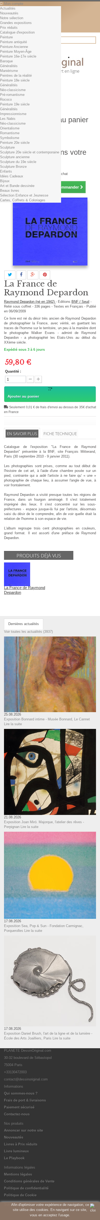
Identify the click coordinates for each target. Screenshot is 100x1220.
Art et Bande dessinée (17, 186)
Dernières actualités (23, 624)
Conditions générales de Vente (29, 1181)
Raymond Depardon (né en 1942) (30, 302)
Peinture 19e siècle (15, 104)
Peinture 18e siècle (15, 80)
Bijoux (5, 181)
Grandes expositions (16, 23)
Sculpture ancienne (15, 157)
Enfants (6, 171)
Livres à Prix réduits (20, 1144)
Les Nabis (7, 119)
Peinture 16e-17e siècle (18, 56)
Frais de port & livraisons (25, 1100)
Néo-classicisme (13, 90)
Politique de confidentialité (26, 1188)
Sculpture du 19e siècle (18, 162)
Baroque (6, 61)
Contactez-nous (17, 1114)
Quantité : (13, 371)
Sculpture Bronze (13, 167)
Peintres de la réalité (16, 75)
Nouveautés (9, 13)
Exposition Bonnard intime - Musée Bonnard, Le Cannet (47, 719)
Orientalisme (9, 128)
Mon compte (13, 4)
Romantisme (9, 133)
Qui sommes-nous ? (21, 1093)
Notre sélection (11, 18)
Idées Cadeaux (11, 176)
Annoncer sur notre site (23, 1130)
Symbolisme (9, 138)
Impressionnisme (13, 114)
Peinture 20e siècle (15, 143)
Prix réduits (9, 28)
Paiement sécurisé (19, 1107)
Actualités (7, 8)
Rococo (6, 99)
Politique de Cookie (20, 1195)
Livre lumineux (16, 1151)
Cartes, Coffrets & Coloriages (22, 200)
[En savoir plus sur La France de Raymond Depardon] (17, 574)
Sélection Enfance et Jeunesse (24, 195)
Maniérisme (9, 71)
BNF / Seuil (80, 302)
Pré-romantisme (12, 95)
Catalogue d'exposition (17, 32)
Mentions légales (18, 1174)
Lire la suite (13, 724)
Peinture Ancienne (14, 47)
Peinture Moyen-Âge (15, 52)
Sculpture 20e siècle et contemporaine (29, 152)
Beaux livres (9, 191)
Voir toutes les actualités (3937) (28, 632)
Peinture (6, 37)
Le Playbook (14, 1158)
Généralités (9, 66)
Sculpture (7, 147)
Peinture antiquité (13, 42)
